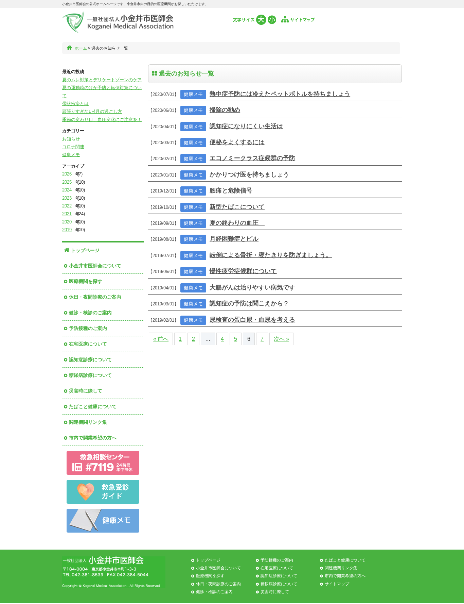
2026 (67, 174)
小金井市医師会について (95, 265)
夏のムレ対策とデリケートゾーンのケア (102, 79)
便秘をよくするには (237, 142)
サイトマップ (337, 584)
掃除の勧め (225, 109)
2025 (67, 182)
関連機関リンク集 (88, 422)
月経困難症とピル (234, 238)
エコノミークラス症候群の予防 (252, 158)
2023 (67, 198)
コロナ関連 (73, 146)
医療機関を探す (85, 281)
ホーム (81, 48)
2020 (67, 221)
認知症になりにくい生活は (246, 126)
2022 (67, 205)
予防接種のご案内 (88, 328)
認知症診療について (90, 359)
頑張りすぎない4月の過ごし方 (92, 111)
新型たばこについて (237, 206)
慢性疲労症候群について (243, 271)
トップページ (85, 250)
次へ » (281, 339)
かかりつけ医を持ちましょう (249, 174)
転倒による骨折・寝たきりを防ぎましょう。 (271, 255)
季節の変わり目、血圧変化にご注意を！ (102, 119)
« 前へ (160, 339)
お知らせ (71, 138)
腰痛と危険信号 (231, 190)
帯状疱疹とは (75, 103)
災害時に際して (85, 390)
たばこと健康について (93, 406)
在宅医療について (88, 344)
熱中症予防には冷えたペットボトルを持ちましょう (280, 93)
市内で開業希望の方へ (93, 437)
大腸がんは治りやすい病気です (252, 287)
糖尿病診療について (90, 375)
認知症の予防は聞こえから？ (249, 303)
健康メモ (71, 154)
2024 (67, 189)
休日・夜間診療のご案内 (95, 297)
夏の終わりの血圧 (237, 222)
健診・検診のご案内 (90, 312)
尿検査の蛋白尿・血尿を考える (252, 319)
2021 (67, 213)
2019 (67, 229)
